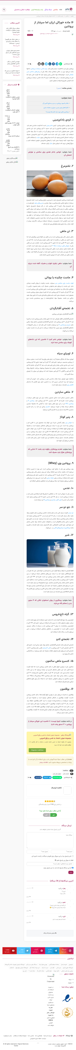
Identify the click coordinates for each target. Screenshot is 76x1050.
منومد (70, 983)
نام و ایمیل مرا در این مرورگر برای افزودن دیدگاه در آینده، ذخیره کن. (51, 856)
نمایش (59, 88)
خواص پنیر (68, 423)
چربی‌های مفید (38, 203)
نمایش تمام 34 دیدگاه (49, 933)
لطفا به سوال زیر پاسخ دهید (65, 860)
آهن (57, 500)
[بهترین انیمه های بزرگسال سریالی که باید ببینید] (15, 131)
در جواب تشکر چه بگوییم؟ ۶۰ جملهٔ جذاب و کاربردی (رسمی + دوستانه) (12, 41)
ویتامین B (47, 500)
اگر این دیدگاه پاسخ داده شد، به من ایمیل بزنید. (57, 868)
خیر (46, 815)
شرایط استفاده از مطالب (19, 1036)
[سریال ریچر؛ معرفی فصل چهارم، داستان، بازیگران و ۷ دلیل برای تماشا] (15, 105)
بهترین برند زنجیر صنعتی (67, 971)
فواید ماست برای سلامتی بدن (64, 283)
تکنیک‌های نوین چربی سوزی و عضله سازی (56, 108)
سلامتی (55, 9)
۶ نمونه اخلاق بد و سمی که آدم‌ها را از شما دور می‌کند (12, 72)
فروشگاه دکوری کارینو (68, 968)
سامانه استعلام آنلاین (54, 964)
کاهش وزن (70, 385)
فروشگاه (68, 1036)
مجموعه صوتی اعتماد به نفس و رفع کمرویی (55, 738)
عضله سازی (50, 478)
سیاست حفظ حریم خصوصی (38, 1039)
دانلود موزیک (56, 971)
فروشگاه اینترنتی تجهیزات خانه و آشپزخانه (14, 964)
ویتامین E (62, 325)
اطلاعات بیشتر (43, 762)
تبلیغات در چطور (57, 1036)
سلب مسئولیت (7, 1036)
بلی (54, 815)
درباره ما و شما (48, 1036)
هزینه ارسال (64, 964)
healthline (65, 771)
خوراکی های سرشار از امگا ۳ (60, 246)
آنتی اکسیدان (46, 648)
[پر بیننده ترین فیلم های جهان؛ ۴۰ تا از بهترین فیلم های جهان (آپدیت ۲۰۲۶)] (15, 118)
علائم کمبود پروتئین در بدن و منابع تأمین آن (56, 103)
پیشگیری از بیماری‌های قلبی (62, 528)
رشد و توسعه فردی (37, 9)
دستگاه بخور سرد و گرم (31, 964)
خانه (60, 9)
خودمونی (71, 964)
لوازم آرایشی (48, 971)
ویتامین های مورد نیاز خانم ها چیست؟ (57, 112)
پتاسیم (53, 500)
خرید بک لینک (45, 968)
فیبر (60, 500)
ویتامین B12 (69, 404)
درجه (70, 979)
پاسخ (28, 897)
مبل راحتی (58, 968)
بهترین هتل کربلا (43, 964)
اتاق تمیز (52, 968)
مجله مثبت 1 (32, 971)
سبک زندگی (48, 9)
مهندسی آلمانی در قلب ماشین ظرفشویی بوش (13, 63)
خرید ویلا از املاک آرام (35, 968)
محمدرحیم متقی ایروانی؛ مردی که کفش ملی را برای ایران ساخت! (12, 53)
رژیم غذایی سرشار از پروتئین (39, 69)
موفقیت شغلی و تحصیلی (22, 9)
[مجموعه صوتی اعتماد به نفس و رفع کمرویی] (52, 735)
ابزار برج (25, 971)
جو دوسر (70, 513)
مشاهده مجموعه (37, 750)
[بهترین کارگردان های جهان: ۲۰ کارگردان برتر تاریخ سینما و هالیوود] (15, 142)
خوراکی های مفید (57, 774)
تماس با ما (31, 1036)
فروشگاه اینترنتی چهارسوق (22, 968)
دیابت (38, 137)
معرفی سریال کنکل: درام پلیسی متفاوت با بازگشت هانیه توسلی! (12, 30)
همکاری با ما (38, 1036)
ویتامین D (31, 401)
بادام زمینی (49, 125)
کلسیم (48, 407)
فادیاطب (12, 968)
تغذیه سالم (66, 774)
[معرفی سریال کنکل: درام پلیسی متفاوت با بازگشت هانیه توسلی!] (15, 92)
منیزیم (69, 325)
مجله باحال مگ (40, 971)
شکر (51, 143)
